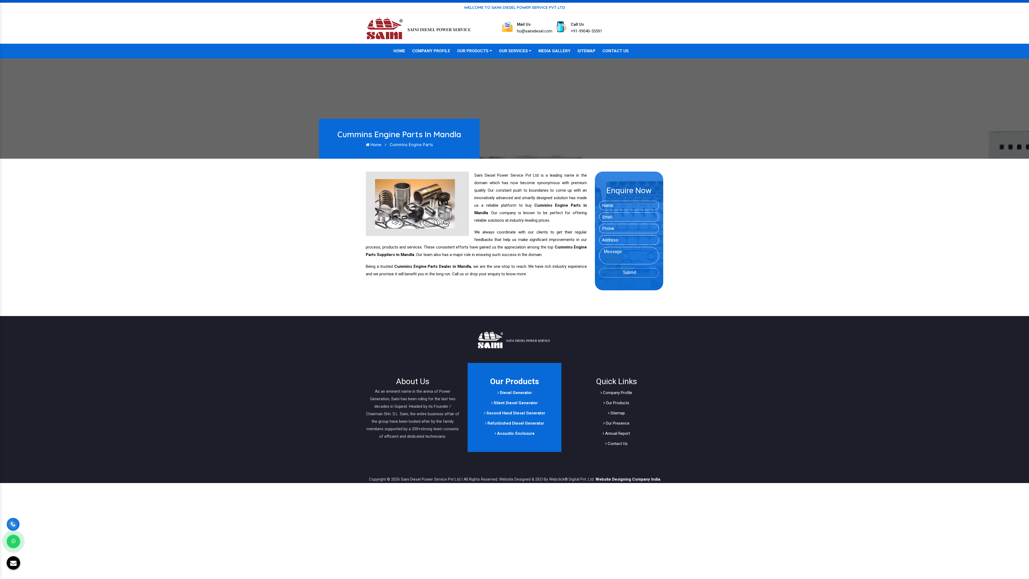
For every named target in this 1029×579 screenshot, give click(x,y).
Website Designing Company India (627, 479)
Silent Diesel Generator (515, 402)
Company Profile (431, 51)
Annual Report (617, 433)
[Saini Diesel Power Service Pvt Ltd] (419, 27)
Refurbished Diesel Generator (515, 423)
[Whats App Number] (13, 541)
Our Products (473, 51)
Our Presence (617, 423)
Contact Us (615, 51)
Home (399, 51)
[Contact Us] (13, 522)
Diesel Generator (515, 392)
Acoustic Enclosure (515, 433)
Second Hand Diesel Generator (515, 413)
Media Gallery (554, 51)
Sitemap (586, 51)
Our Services (514, 51)
